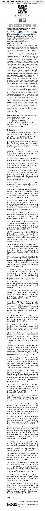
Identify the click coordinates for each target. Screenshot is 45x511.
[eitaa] (34, 25)
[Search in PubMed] (21, 32)
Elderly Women (27, 115)
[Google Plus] (29, 25)
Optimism (34, 115)
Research (19, 122)
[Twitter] (16, 25)
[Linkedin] (25, 25)
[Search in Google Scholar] (19, 32)
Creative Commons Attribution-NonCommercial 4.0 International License (27, 504)
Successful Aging (21, 117)
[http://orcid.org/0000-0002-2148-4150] (34, 32)
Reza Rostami (13, 34)
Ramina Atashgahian (12, 32)
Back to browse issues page (30, 3)
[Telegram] (20, 25)
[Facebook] (11, 25)
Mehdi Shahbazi (27, 32)
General (31, 122)
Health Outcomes (11, 117)
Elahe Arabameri (27, 34)
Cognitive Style (19, 115)
